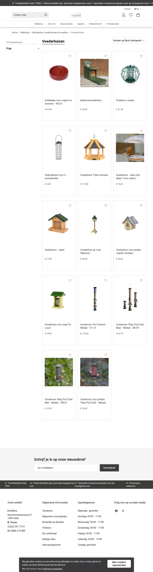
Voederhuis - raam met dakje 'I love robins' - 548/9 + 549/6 (128, 177)
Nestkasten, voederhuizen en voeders (50, 32)
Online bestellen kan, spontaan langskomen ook (66, 3)
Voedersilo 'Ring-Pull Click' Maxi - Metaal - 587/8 (130, 326)
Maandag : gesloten (88, 510)
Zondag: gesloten (87, 544)
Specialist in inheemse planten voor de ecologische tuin (121, 3)
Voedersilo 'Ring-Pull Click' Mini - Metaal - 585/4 (59, 401)
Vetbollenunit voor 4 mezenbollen (55, 177)
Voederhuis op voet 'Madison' (90, 251)
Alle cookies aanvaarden (119, 564)
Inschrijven (109, 467)
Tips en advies (66, 24)
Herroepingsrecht (51, 544)
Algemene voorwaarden (54, 516)
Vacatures (47, 510)
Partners (46, 527)
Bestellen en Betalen (53, 522)
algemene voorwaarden (52, 569)
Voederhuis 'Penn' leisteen (94, 175)
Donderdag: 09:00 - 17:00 (91, 527)
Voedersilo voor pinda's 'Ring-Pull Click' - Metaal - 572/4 (93, 401)
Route (13, 522)
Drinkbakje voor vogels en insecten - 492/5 (58, 102)
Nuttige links (48, 539)
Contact (127, 9)
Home (15, 32)
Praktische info (95, 24)
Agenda (80, 24)
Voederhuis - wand (54, 249)
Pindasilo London (125, 100)
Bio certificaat (49, 533)
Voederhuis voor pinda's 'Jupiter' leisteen (128, 251)
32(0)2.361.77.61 (16, 526)
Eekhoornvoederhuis (91, 100)
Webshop (39, 24)
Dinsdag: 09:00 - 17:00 (89, 516)
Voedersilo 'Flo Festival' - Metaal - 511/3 (93, 326)
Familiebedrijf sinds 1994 (28, 3)
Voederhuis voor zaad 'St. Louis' (58, 326)
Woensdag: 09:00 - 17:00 (91, 522)
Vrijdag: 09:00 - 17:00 (89, 533)
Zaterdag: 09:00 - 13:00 (90, 539)
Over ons (51, 24)
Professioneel (113, 24)
